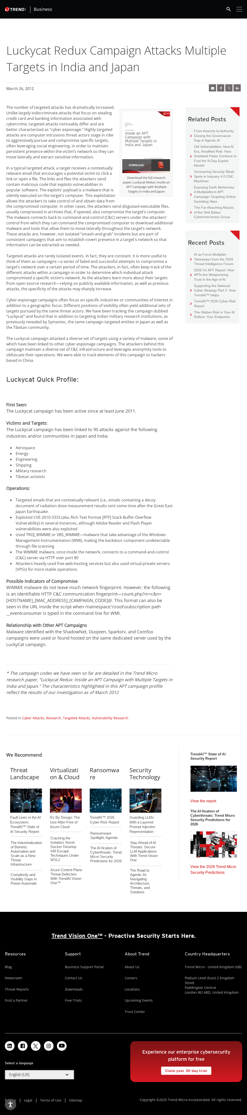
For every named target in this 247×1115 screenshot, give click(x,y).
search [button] (229, 9)
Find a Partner (16, 1000)
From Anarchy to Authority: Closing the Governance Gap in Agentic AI (212, 135)
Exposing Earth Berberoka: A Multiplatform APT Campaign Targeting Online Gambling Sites (213, 194)
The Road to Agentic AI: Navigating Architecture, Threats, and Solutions (140, 881)
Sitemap (75, 1100)
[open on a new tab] (36, 1046)
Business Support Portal (84, 967)
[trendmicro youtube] (62, 1046)
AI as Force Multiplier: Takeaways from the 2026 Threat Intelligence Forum (211, 259)
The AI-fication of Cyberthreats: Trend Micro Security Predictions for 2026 (106, 854)
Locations (132, 989)
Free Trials (73, 1000)
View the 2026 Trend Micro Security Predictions (213, 868)
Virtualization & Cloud (65, 773)
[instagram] (49, 1046)
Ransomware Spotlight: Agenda (103, 835)
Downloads (74, 989)
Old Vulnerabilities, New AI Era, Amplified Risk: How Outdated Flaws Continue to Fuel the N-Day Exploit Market (213, 155)
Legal (28, 1100)
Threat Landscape (24, 773)
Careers (131, 978)
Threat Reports (17, 989)
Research (53, 718)
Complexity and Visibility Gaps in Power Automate (24, 879)
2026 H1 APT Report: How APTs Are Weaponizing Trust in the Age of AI (212, 274)
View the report (203, 800)
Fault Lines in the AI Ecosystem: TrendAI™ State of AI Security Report (25, 816)
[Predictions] (213, 843)
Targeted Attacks (76, 718)
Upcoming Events (139, 1000)
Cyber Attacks (33, 718)
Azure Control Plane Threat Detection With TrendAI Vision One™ (66, 876)
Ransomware (104, 773)
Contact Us (73, 978)
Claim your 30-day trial (184, 1070)
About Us (132, 967)
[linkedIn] (237, 87)
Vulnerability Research (110, 718)
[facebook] (220, 87)
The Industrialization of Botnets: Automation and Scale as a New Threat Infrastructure (26, 853)
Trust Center (135, 1011)
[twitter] (229, 87)
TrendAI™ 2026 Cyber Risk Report (215, 303)
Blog (8, 967)
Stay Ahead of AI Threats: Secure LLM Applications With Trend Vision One (144, 851)
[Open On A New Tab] (146, 143)
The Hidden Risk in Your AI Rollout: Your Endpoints (212, 314)
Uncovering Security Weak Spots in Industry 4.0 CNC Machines (212, 176)
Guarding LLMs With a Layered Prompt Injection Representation (142, 816)
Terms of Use (50, 1100)
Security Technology (145, 773)
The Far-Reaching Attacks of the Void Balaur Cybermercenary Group (212, 212)
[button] (39, 1075)
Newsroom (13, 978)
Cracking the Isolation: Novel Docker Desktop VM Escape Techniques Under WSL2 (64, 849)
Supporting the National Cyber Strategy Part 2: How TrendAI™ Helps (213, 290)
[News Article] (212, 87)
